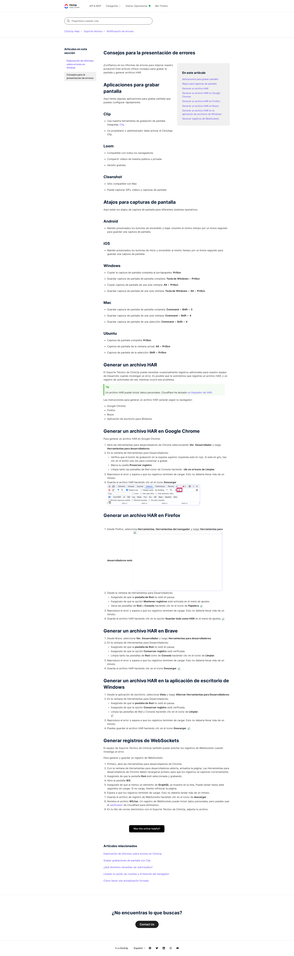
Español (138, 948)
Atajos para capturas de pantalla (199, 83)
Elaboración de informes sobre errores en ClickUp (133, 853)
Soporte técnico (93, 31)
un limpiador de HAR (200, 392)
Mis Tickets (161, 5)
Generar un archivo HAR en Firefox (201, 101)
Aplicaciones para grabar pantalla (200, 79)
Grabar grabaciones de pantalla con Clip (127, 860)
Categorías (112, 5)
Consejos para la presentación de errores (80, 76)
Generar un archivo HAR (195, 88)
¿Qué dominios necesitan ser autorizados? (128, 867)
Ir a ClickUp (121, 948)
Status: (136, 5)
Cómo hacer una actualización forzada (126, 880)
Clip (122, 124)
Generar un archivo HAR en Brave (200, 105)
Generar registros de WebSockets (200, 118)
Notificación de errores (120, 31)
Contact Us (147, 924)
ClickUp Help (72, 31)
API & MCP (95, 5)
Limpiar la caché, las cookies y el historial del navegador (136, 873)
